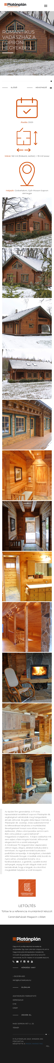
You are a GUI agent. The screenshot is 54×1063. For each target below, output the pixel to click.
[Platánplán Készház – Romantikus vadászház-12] (27, 324)
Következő (41, 87)
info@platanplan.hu (22, 980)
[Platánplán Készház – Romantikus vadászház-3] (27, 273)
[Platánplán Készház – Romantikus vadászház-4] (27, 475)
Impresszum (18, 1000)
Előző (14, 87)
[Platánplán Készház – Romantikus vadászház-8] (27, 678)
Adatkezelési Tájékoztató (24, 996)
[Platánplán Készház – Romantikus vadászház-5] (27, 526)
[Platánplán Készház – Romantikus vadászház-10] (27, 779)
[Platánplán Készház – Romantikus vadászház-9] (27, 728)
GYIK (14, 1004)
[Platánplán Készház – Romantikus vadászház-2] (27, 222)
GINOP (15, 1008)
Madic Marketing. (34, 1044)
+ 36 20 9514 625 (19, 976)
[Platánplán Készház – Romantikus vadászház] (27, 374)
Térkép (16, 1028)
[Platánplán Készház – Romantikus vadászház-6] (27, 577)
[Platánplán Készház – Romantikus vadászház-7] (27, 627)
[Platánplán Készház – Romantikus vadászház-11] (27, 425)
